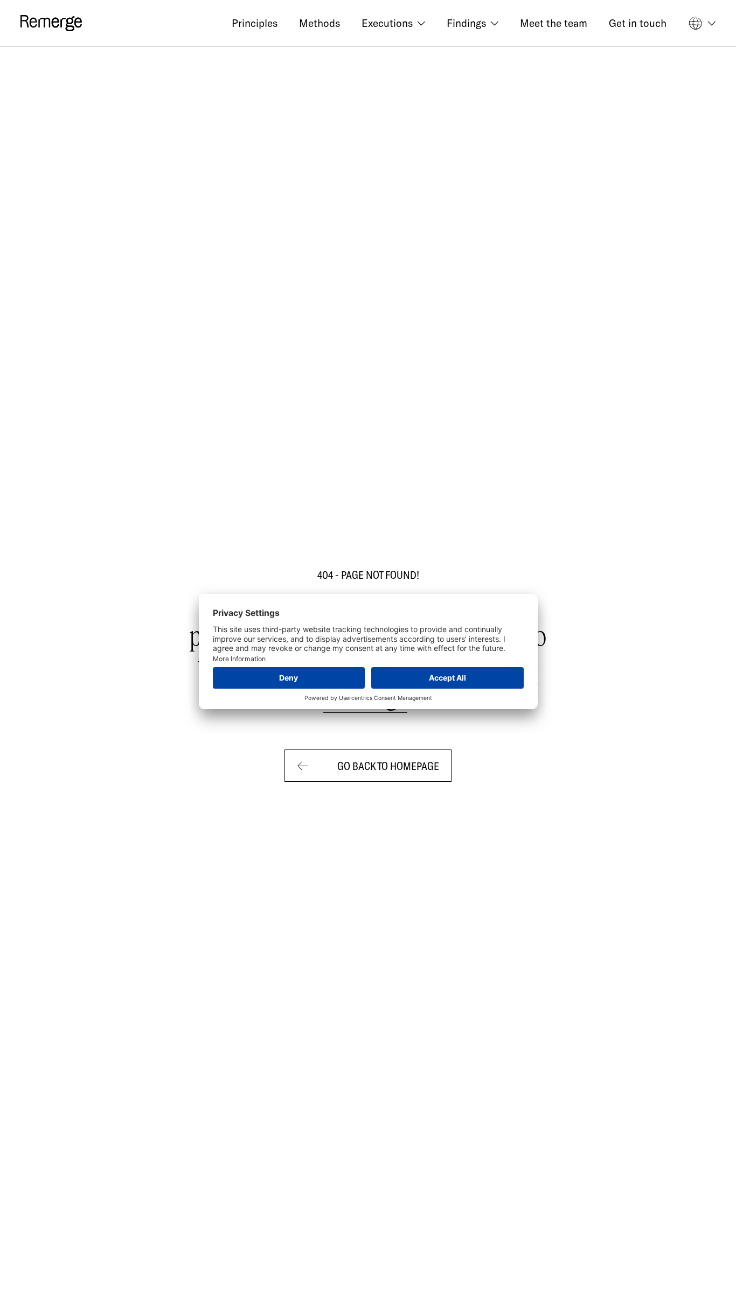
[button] (393, 23)
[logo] (51, 23)
